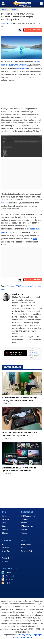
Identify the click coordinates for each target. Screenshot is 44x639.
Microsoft (11, 286)
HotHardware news (33, 353)
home (4, 9)
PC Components (28, 516)
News (14, 9)
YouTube (5, 203)
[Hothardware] (22, 4)
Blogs (4, 526)
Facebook (10, 576)
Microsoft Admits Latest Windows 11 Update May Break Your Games (19, 469)
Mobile (24, 523)
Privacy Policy (7, 558)
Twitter (8, 573)
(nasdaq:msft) (27, 286)
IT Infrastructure (27, 526)
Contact (5, 555)
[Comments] (20, 30)
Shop (23, 548)
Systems (24, 519)
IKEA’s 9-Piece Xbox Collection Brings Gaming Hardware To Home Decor (19, 399)
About (4, 544)
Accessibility (26, 544)
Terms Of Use (26, 638)
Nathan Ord (18, 294)
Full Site (5, 530)
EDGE (18, 286)
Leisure (24, 530)
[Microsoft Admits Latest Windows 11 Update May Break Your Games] (22, 453)
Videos (24, 533)
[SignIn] (4, 3)
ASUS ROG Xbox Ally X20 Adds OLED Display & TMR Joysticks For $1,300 (19, 434)
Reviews (5, 519)
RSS (8, 583)
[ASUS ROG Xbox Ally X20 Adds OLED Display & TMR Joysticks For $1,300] (22, 418)
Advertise (5, 548)
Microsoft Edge (21, 68)
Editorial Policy (27, 551)
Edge (35, 239)
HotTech (5, 561)
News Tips (6, 551)
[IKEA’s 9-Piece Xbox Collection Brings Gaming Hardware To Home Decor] (22, 383)
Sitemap (5, 533)
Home (4, 516)
